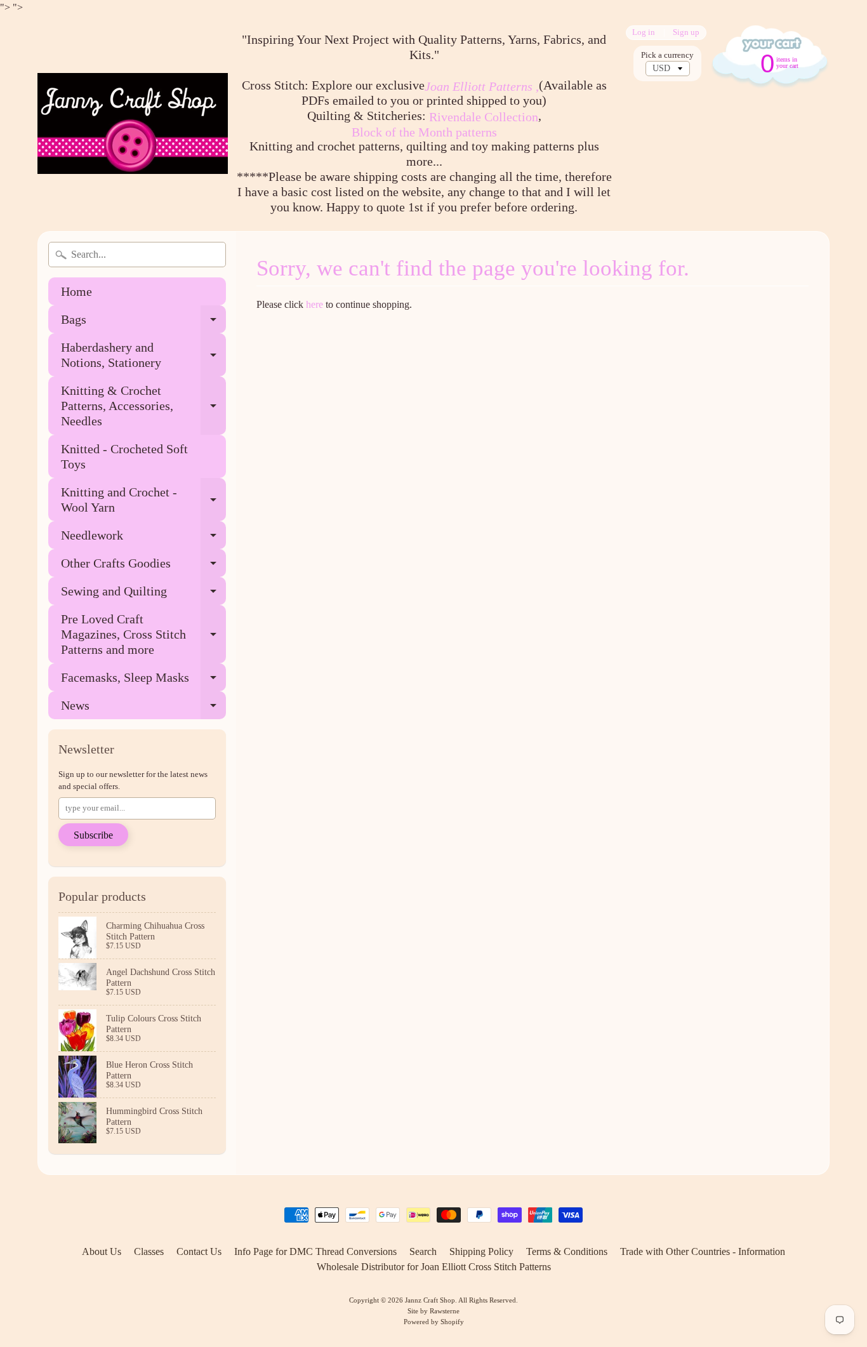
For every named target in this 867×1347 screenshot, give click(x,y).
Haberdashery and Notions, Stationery (143, 355)
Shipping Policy (481, 1251)
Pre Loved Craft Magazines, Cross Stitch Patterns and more (143, 634)
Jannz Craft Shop (430, 1300)
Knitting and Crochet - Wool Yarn (143, 500)
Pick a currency (667, 55)
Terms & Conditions (566, 1251)
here (314, 304)
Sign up (686, 33)
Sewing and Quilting (143, 594)
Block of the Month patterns (424, 132)
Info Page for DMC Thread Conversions (315, 1251)
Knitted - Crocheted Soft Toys (124, 456)
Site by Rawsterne (433, 1311)
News (143, 708)
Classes (149, 1251)
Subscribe (93, 835)
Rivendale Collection (483, 116)
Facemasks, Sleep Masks (143, 680)
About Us (101, 1251)
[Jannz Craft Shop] (132, 123)
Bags (143, 322)
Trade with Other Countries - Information (702, 1251)
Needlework (143, 538)
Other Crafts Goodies (143, 566)
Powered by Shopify (434, 1321)
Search (423, 1251)
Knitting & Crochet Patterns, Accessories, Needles (143, 405)
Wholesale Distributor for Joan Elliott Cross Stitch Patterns (434, 1266)
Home (76, 291)
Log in (643, 33)
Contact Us (199, 1251)
